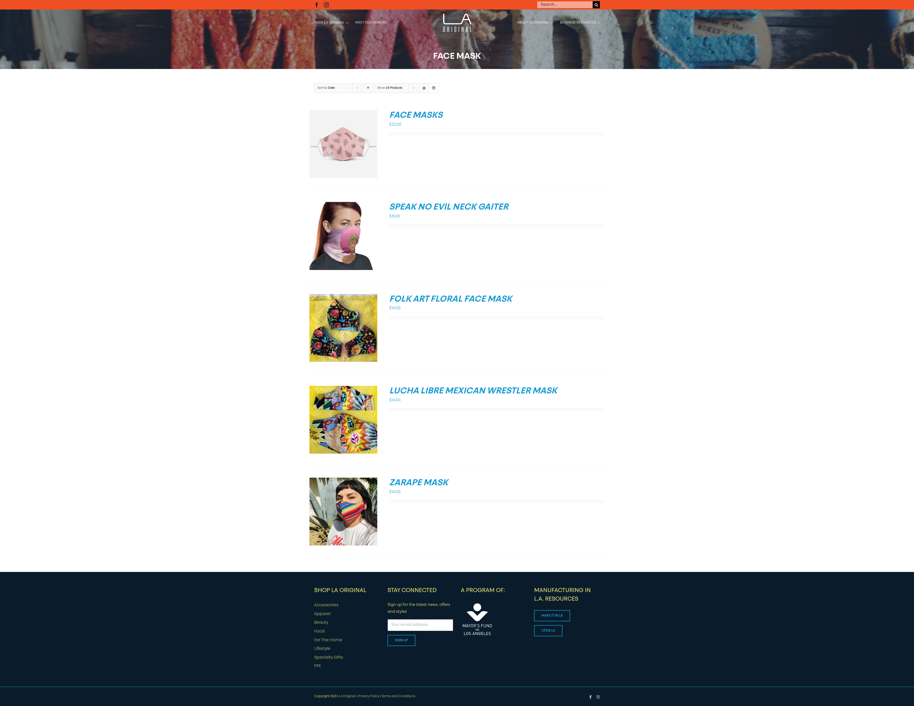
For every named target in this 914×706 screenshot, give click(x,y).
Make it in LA (552, 616)
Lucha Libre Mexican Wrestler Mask (473, 391)
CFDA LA (548, 630)
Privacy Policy (368, 696)
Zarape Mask (418, 483)
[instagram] (326, 4)
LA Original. (347, 696)
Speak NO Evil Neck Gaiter (448, 207)
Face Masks (415, 115)
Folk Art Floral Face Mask (450, 299)
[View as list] (433, 88)
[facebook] (316, 4)
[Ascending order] (368, 88)
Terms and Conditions (398, 696)
